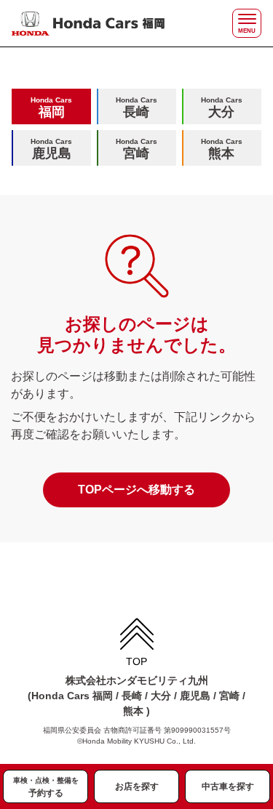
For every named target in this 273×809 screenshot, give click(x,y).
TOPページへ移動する (136, 489)
